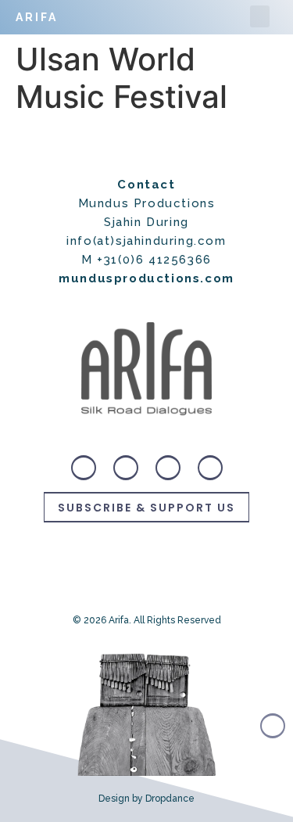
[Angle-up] (272, 725)
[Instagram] (125, 467)
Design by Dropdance (146, 798)
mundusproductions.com (146, 278)
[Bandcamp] (83, 467)
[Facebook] (167, 467)
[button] (260, 16)
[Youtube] (210, 467)
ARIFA (37, 17)
